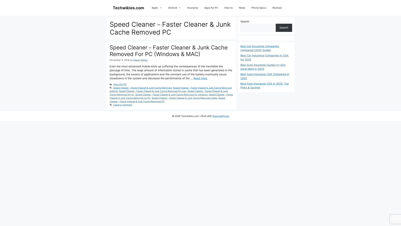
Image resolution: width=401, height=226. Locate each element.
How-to (228, 7)
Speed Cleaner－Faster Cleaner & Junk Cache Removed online (184, 98)
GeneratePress (220, 116)
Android (172, 7)
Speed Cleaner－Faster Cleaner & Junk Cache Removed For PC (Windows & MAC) (169, 50)
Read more (200, 78)
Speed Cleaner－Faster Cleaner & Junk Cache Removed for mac (152, 91)
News (242, 7)
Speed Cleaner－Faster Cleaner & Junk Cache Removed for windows (171, 94)
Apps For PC (211, 7)
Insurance (192, 7)
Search (244, 21)
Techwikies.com (128, 7)
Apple (155, 7)
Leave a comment (122, 104)
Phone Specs (259, 7)
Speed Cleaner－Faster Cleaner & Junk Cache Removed (142, 87)
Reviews (277, 7)
